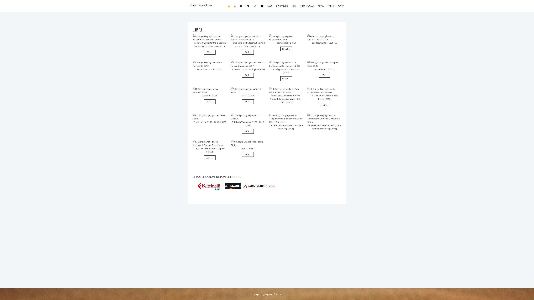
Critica (321, 6)
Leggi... (210, 52)
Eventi (341, 6)
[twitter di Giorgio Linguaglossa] (248, 6)
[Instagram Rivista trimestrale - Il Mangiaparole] (235, 6)
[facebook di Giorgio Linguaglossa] (241, 6)
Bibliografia (282, 6)
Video (331, 6)
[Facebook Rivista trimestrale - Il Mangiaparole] (229, 6)
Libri (294, 6)
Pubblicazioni (307, 6)
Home (269, 6)
